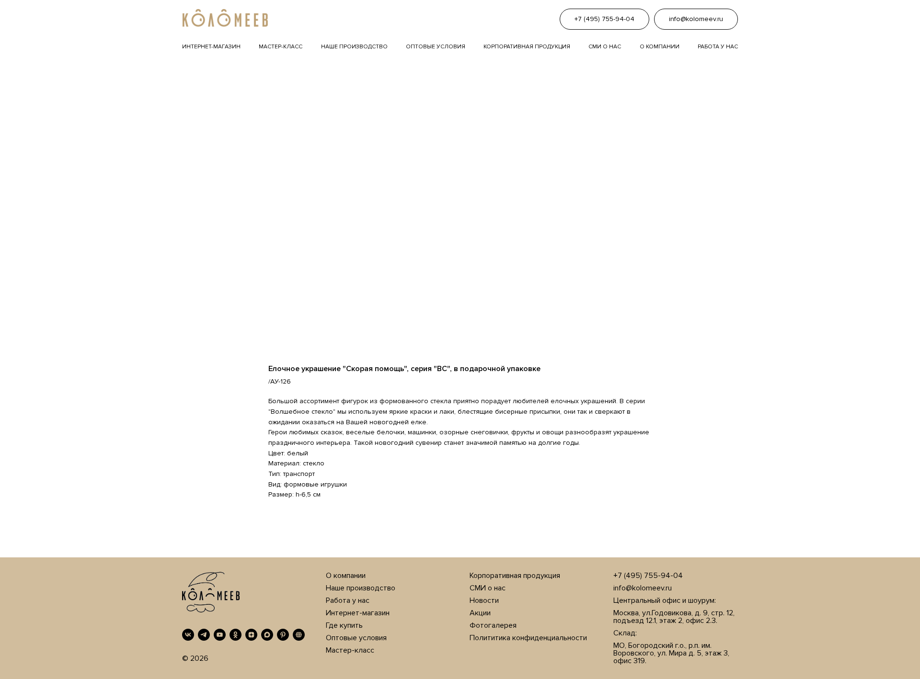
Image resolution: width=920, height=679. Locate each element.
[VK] (188, 635)
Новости (484, 600)
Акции (480, 613)
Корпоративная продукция (526, 46)
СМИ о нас (488, 588)
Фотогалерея (493, 625)
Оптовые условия (435, 46)
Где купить (344, 625)
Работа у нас (718, 46)
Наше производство (354, 46)
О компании (659, 46)
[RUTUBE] (299, 635)
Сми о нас (604, 46)
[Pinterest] (283, 635)
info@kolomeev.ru (642, 588)
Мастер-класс (280, 46)
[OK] (236, 635)
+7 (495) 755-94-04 (648, 575)
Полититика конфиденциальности (528, 638)
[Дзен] (251, 635)
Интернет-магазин (211, 46)
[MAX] (267, 635)
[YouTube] (220, 635)
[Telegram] (204, 635)
